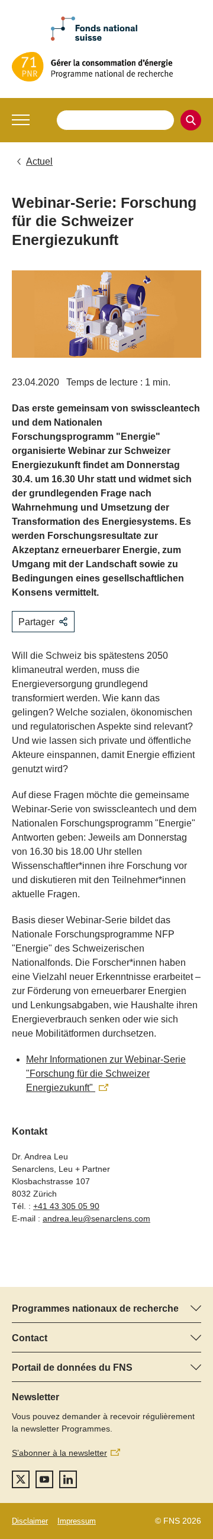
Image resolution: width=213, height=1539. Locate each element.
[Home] (106, 66)
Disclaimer (30, 1521)
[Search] (190, 120)
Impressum (76, 1521)
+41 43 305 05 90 (66, 1206)
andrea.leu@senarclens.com (96, 1218)
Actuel (39, 161)
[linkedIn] (68, 1479)
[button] (21, 119)
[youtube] (44, 1479)
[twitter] (21, 1479)
